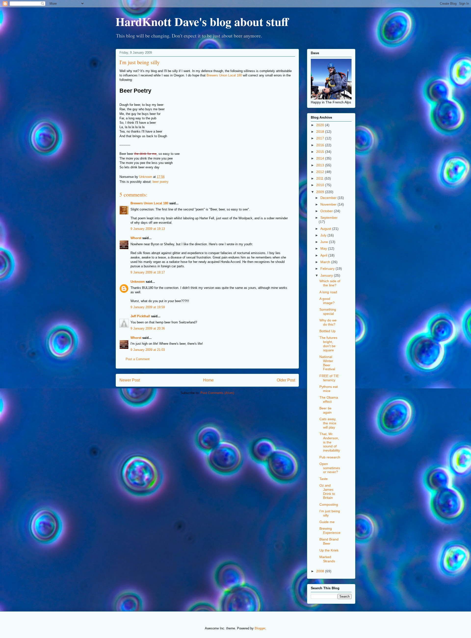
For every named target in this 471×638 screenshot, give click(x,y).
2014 (320, 158)
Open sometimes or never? (329, 468)
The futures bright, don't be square (328, 344)
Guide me (327, 522)
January (327, 275)
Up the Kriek (329, 550)
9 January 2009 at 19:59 (148, 307)
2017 (320, 138)
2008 (320, 571)
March (325, 262)
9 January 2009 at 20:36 (148, 328)
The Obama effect (328, 399)
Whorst (136, 238)
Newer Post (129, 380)
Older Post (286, 380)
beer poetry (161, 182)
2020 (320, 125)
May (324, 248)
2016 (320, 145)
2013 (320, 165)
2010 (320, 185)
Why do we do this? (328, 322)
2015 (320, 152)
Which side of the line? (329, 283)
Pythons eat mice (328, 389)
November (329, 204)
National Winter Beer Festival (327, 363)
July (323, 235)
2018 (320, 132)
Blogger (260, 628)
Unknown (138, 281)
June (324, 242)
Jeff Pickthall (140, 316)
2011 (320, 178)
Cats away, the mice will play (327, 423)
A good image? (327, 301)
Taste (323, 479)
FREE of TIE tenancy (329, 378)
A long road (328, 292)
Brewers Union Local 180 (224, 75)
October (327, 211)
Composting (328, 504)
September (329, 218)
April (324, 255)
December (329, 198)
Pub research (329, 457)
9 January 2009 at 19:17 (148, 272)
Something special (327, 311)
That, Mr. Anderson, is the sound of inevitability (329, 442)
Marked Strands (327, 559)
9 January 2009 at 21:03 (148, 350)
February (328, 268)
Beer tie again (325, 410)
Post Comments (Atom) (217, 393)
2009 (320, 192)
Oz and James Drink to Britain (327, 491)
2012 (320, 172)
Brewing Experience (329, 531)
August (326, 229)
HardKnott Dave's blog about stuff (202, 21)
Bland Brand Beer (329, 541)
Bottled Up (327, 331)
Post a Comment (138, 359)
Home (208, 380)
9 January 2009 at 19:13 (148, 229)
